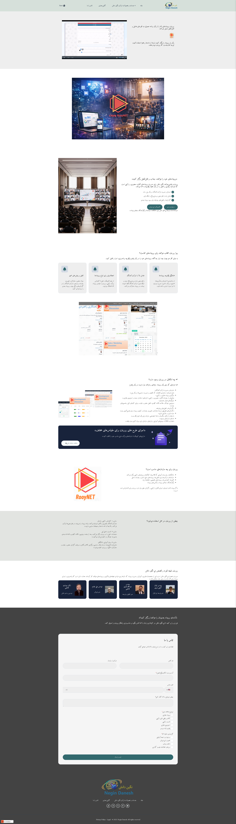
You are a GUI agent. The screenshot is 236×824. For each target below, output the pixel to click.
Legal (109, 819)
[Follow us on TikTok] (108, 806)
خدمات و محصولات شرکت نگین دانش (123, 5)
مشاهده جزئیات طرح (72, 443)
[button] (62, 6)
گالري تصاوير (102, 5)
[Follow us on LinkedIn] (127, 806)
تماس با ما (89, 5)
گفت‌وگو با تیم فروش (154, 207)
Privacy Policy (101, 819)
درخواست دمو (171, 207)
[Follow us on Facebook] (123, 806)
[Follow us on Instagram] (113, 806)
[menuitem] (142, 6)
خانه (141, 5)
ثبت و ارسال (118, 757)
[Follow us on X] (118, 806)
